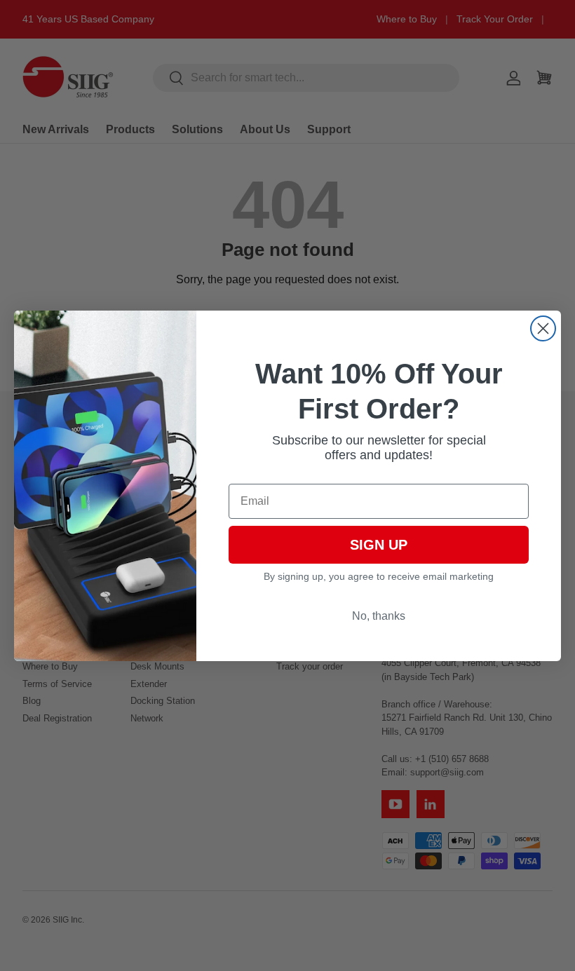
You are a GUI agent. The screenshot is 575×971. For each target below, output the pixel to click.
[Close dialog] (543, 328)
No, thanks (378, 616)
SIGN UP (378, 544)
